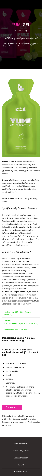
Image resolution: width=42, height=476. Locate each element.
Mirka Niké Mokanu (21, 443)
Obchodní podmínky (21, 458)
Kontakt (21, 465)
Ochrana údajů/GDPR (21, 450)
